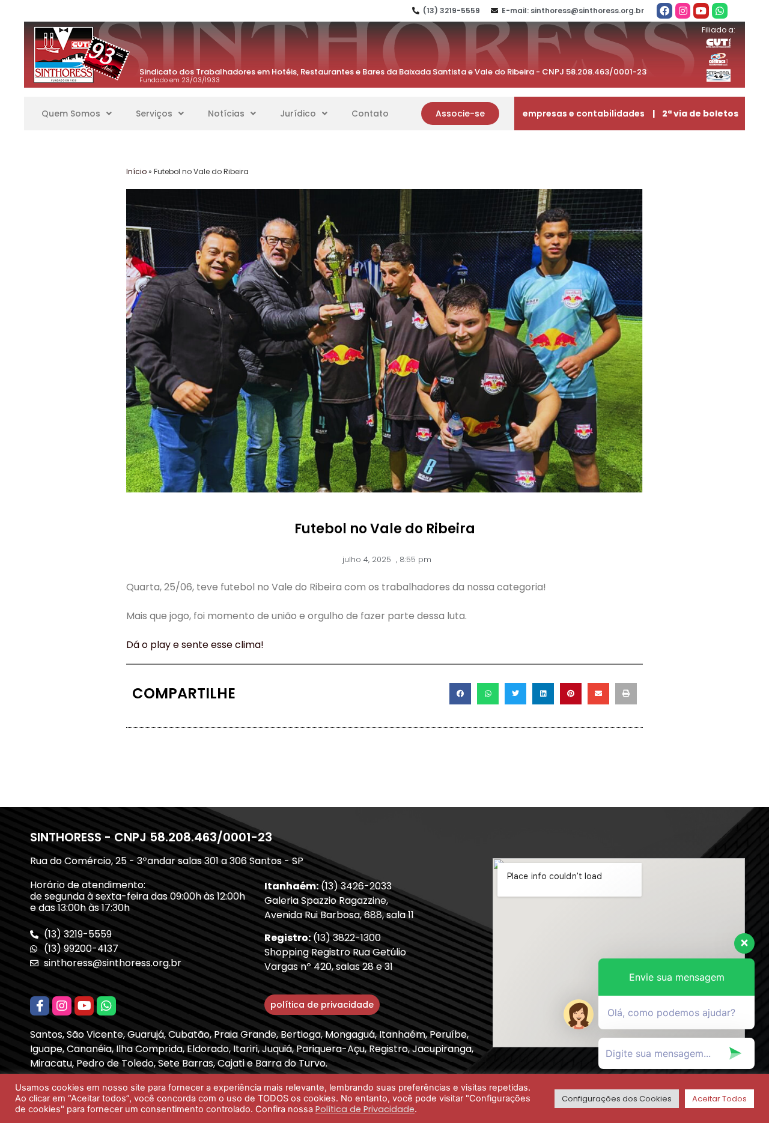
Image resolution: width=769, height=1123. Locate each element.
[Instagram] (683, 11)
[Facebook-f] (39, 1006)
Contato (370, 113)
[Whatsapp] (720, 11)
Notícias (226, 113)
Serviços (154, 113)
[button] (460, 113)
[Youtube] (701, 11)
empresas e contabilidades (584, 113)
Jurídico (298, 113)
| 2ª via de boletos (695, 113)
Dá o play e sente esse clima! (195, 645)
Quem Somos (70, 113)
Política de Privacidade (365, 1109)
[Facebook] (664, 11)
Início (136, 171)
